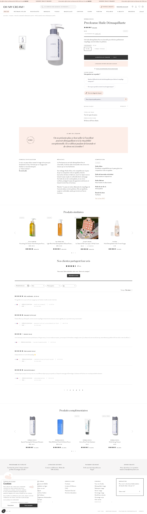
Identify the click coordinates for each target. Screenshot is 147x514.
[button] (4, 511)
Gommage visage (99, 493)
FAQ (66, 488)
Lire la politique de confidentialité (11, 499)
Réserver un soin (122, 6)
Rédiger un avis (73, 275)
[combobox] (38, 285)
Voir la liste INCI (100, 198)
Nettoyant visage (99, 488)
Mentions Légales (111, 511)
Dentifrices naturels (100, 495)
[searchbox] (21, 285)
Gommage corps (99, 497)
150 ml (88, 49)
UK (10, 511)
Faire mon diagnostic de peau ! (95, 93)
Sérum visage (98, 491)
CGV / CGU (101, 511)
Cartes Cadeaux (39, 495)
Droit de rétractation (70, 493)
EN (7, 511)
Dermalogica (89, 19)
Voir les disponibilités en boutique (107, 68)
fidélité (98, 34)
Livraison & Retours (70, 486)
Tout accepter (28, 505)
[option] (22, 39)
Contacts (67, 484)
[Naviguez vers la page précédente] (64, 390)
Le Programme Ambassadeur (43, 497)
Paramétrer (11, 505)
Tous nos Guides (99, 484)
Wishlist (123, 106)
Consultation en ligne (41, 486)
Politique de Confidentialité (128, 511)
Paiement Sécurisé (70, 491)
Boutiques (38, 491)
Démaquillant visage (100, 486)
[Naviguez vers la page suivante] (83, 390)
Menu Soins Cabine (40, 493)
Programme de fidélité (41, 484)
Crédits (141, 511)
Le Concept (38, 499)
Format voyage (100, 49)
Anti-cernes (98, 499)
